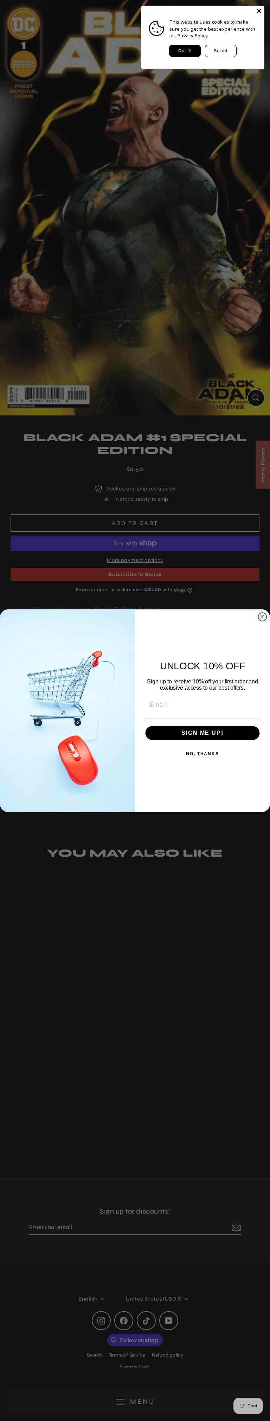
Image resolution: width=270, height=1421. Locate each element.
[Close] (259, 10)
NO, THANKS (202, 753)
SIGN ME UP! (202, 733)
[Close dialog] (262, 617)
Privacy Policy (193, 35)
